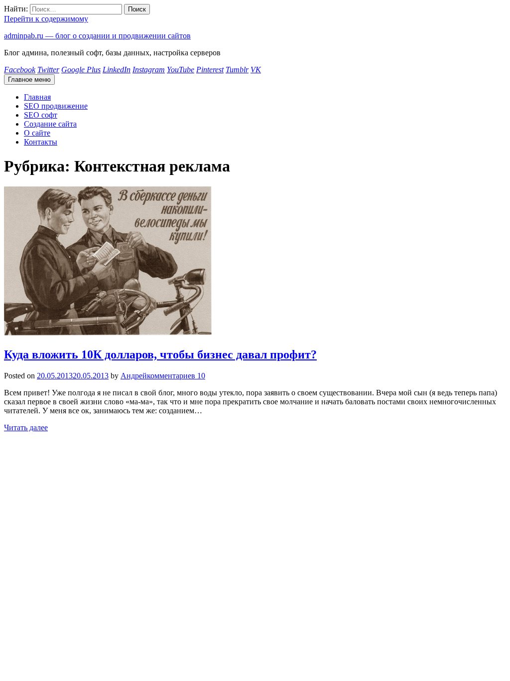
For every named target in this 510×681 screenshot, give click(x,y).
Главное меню (29, 79)
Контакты (40, 142)
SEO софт (40, 115)
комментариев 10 (176, 375)
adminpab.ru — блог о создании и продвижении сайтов (97, 35)
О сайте (37, 133)
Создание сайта (50, 124)
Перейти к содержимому (46, 18)
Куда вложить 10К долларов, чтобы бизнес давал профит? (160, 354)
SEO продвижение (56, 106)
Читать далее (26, 427)
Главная (37, 97)
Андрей (134, 375)
